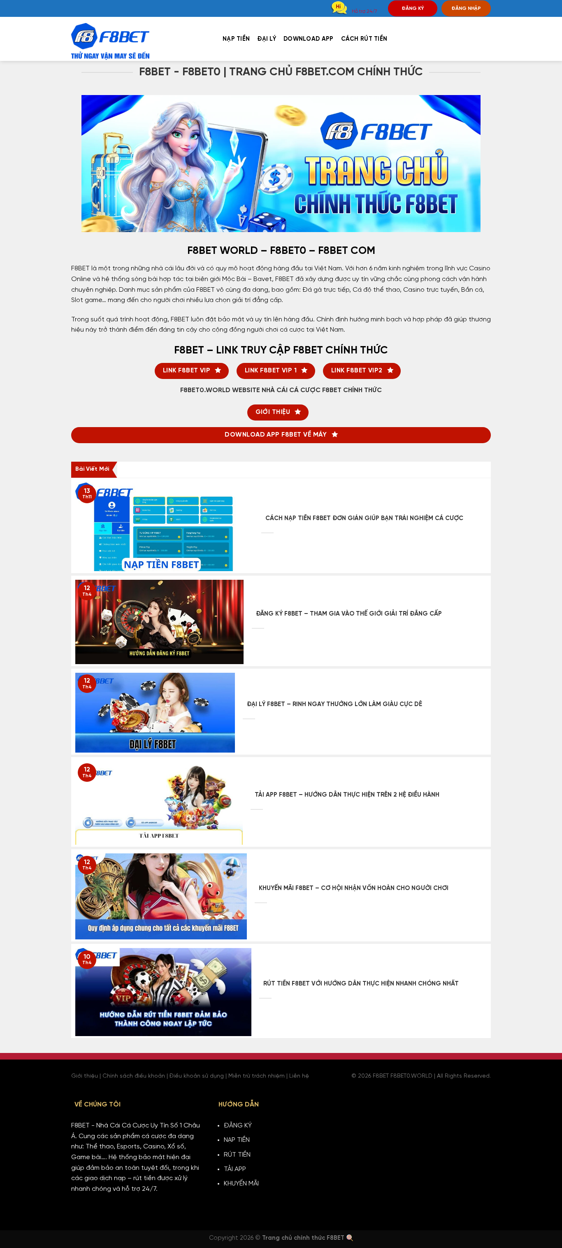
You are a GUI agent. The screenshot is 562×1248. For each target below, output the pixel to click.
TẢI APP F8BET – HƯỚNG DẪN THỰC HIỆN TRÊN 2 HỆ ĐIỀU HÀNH (347, 795)
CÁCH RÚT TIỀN (364, 39)
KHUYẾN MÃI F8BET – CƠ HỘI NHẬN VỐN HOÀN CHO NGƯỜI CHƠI (353, 888)
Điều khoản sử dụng (197, 1076)
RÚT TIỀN (237, 1154)
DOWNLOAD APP (308, 39)
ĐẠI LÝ (266, 39)
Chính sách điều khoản (133, 1076)
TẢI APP (235, 1169)
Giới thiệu (84, 1076)
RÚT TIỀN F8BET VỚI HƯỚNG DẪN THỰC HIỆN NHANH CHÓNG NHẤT (361, 984)
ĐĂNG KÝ (413, 8)
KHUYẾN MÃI (241, 1183)
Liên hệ (299, 1076)
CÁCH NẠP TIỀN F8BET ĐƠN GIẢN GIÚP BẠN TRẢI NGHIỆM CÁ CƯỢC (364, 518)
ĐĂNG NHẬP (466, 8)
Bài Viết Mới (92, 469)
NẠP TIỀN (236, 39)
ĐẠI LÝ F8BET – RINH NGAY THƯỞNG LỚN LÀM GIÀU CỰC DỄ (334, 704)
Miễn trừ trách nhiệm (256, 1076)
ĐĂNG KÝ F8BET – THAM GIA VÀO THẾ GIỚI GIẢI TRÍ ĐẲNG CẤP (349, 614)
